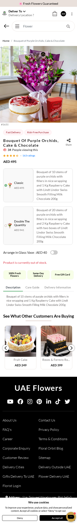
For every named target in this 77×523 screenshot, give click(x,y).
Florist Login (12, 486)
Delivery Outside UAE (54, 467)
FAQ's (7, 429)
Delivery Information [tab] (57, 287)
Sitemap (44, 458)
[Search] (68, 26)
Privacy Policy (48, 429)
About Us (9, 420)
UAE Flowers (38, 388)
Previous (6, 348)
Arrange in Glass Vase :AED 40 (25, 252)
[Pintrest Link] (39, 402)
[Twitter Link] (67, 402)
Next (71, 348)
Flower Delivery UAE (53, 476)
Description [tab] (13, 287)
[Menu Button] (17, 26)
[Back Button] (6, 26)
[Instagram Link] (29, 402)
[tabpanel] (38, 301)
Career (8, 439)
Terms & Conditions (52, 439)
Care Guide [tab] (32, 287)
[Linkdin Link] (48, 402)
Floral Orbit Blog (50, 448)
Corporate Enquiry (16, 448)
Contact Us (46, 420)
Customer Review (16, 458)
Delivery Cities (13, 467)
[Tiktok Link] (57, 402)
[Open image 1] (38, 84)
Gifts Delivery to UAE (18, 476)
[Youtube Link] (10, 402)
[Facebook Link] (20, 402)
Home (6, 40)
